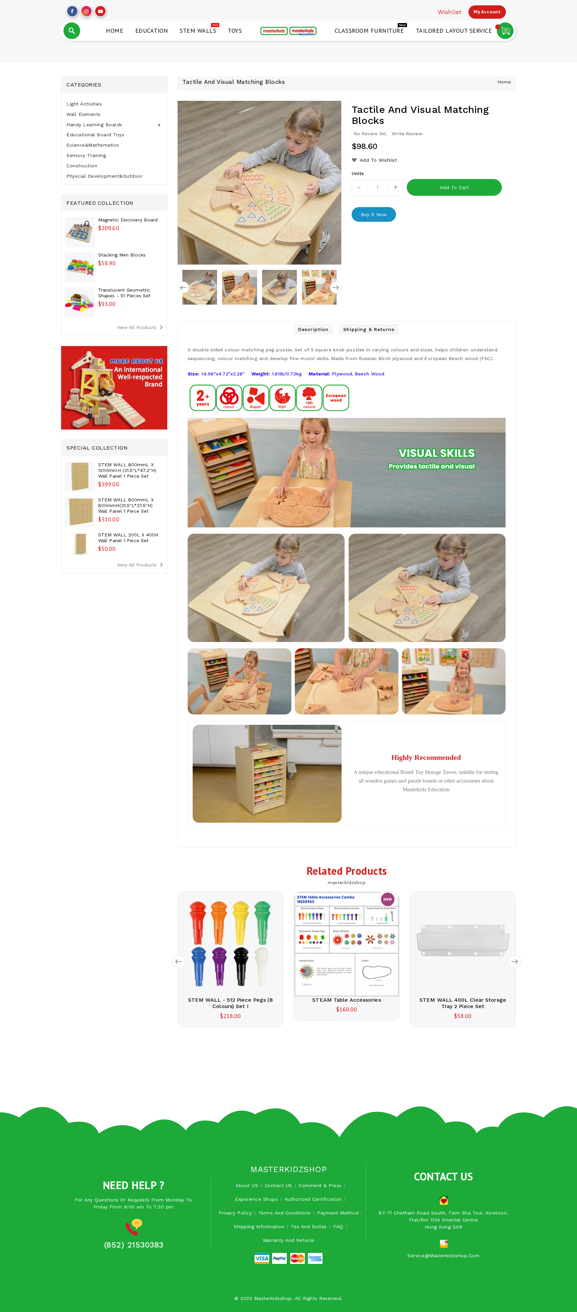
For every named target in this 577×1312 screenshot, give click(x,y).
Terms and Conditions (284, 1212)
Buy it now (374, 214)
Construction (81, 165)
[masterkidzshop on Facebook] (72, 9)
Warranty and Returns (289, 1240)
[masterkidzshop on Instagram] (86, 9)
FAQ (338, 1226)
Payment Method (337, 1212)
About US (246, 1185)
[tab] (114, 104)
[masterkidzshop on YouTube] (100, 9)
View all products (141, 327)
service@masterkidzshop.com (443, 1255)
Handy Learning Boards (94, 124)
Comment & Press (320, 1185)
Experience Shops (256, 1199)
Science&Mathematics (92, 145)
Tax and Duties (309, 1226)
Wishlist (449, 11)
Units (358, 173)
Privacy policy (235, 1212)
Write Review (407, 133)
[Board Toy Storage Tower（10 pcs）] (267, 773)
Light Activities (84, 104)
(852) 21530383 (134, 1245)
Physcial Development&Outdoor (104, 176)
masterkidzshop (288, 1169)
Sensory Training (86, 155)
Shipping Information (259, 1226)
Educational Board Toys (95, 134)
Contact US (278, 1185)
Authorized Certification (313, 1199)
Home (504, 82)
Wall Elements (83, 114)
